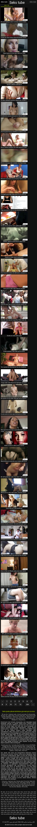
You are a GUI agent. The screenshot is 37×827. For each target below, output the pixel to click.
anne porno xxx (12, 795)
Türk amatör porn (20, 718)
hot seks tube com (12, 806)
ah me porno (9, 792)
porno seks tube (28, 814)
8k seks (3, 792)
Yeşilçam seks (12, 714)
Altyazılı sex (22, 719)
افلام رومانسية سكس (29, 822)
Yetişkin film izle (6, 746)
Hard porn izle (12, 781)
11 (15, 704)
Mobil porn (9, 717)
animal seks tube (17, 793)
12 (20, 704)
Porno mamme (11, 784)
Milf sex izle (27, 784)
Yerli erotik (29, 715)
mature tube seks (27, 810)
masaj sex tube (22, 808)
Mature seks (22, 746)
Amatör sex (4, 715)
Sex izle (11, 786)
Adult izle (15, 717)
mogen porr (29, 746)
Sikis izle (11, 782)
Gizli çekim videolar (25, 782)
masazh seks (32, 808)
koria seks (4, 808)
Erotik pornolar (31, 714)
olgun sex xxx (30, 812)
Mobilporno (15, 719)
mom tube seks (11, 812)
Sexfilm (4, 717)
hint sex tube (30, 805)
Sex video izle (10, 749)
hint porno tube (20, 805)
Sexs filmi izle (23, 717)
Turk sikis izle (15, 745)
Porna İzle (26, 781)
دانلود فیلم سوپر (14, 822)
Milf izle (7, 747)
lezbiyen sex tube (12, 808)
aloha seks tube (18, 792)
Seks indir (32, 781)
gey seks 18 (14, 803)
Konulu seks (20, 781)
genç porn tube (31, 801)
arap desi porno (31, 795)
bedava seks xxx (14, 797)
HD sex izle (5, 714)
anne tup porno (21, 795)
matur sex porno (5, 810)
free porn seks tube (11, 801)
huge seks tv (22, 806)
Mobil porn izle (31, 717)
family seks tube (9, 799)
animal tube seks (28, 793)
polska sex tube (10, 814)
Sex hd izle (15, 746)
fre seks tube (29, 799)
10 (11, 704)
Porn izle (16, 782)
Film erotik (24, 786)
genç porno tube (5, 803)
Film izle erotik (30, 718)
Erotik (34, 715)
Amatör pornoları (22, 714)
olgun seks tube (21, 812)
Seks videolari (26, 749)
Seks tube (21, 822)
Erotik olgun (5, 782)
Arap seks (18, 785)
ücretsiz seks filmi (20, 715)
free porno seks (22, 801)
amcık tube (27, 792)
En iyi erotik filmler (30, 745)
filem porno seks (20, 799)
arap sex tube (5, 797)
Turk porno (5, 781)
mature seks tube (16, 810)
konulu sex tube (31, 806)
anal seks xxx (8, 793)
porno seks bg (19, 814)
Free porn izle (18, 749)
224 (27, 704)
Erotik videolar (13, 747)
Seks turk (5, 718)
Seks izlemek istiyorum (28, 785)
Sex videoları (17, 786)
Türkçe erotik (19, 784)
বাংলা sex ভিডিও (5, 822)
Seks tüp (6, 5)
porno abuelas (29, 747)
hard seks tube (30, 803)
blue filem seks (24, 797)
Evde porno (12, 718)
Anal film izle (21, 747)
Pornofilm (22, 745)
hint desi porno (11, 805)
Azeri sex (24, 750)
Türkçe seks (17, 750)
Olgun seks (11, 715)
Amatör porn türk (6, 745)
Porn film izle (11, 785)
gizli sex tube (21, 803)
